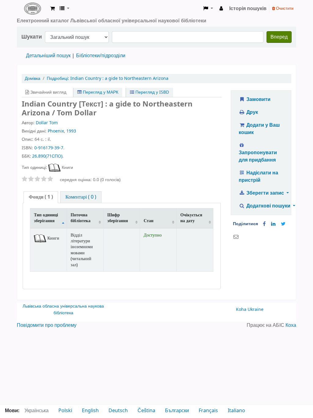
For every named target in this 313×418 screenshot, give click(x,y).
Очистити (284, 8)
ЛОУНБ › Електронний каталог (32, 8)
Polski (65, 410)
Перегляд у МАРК (100, 92)
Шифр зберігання (117, 218)
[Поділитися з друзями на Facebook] (264, 224)
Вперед (279, 37)
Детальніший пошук (48, 55)
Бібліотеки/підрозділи (100, 55)
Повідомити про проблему (46, 325)
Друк (251, 112)
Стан (148, 221)
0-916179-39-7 (48, 148)
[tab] (41, 197)
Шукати (31, 37)
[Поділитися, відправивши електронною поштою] (236, 236)
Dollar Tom (47, 123)
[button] (52, 8)
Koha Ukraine (249, 309)
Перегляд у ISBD (151, 92)
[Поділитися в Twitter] (283, 224)
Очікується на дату (191, 218)
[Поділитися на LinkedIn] (273, 224)
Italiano (236, 410)
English (90, 410)
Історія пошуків (248, 8)
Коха (290, 325)
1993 (71, 131)
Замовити (258, 99)
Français (208, 410)
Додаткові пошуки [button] (268, 206)
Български (177, 410)
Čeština (146, 410)
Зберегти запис (265, 193)
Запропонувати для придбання (258, 156)
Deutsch (118, 410)
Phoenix (56, 131)
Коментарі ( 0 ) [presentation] (80, 197)
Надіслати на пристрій (258, 176)
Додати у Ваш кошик (259, 128)
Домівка (32, 78)
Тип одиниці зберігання (46, 218)
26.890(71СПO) (47, 156)
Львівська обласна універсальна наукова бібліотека (63, 309)
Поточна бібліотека (80, 218)
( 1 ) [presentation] (41, 197)
